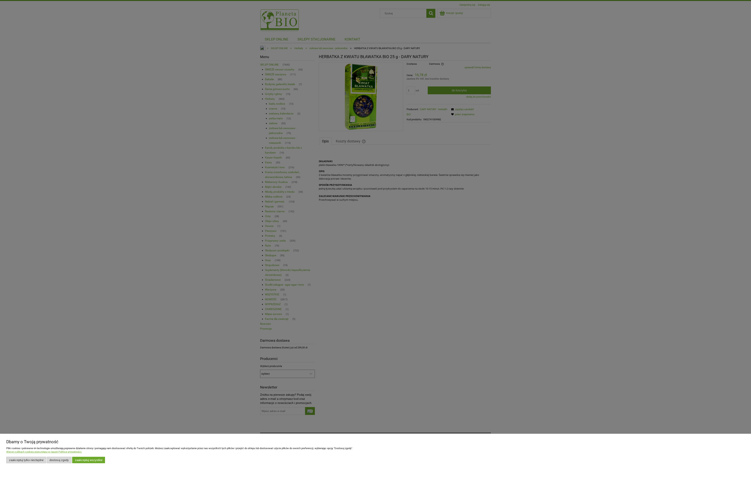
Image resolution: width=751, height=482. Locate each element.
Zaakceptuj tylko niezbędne (26, 460)
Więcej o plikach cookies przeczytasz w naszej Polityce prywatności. (44, 451)
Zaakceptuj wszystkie (88, 460)
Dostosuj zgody (59, 460)
